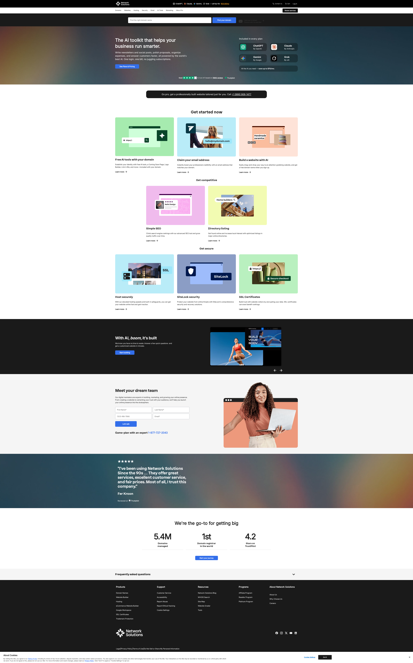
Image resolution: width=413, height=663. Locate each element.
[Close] (409, 657)
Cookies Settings (309, 657)
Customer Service (164, 593)
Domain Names (122, 593)
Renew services (290, 10)
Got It (325, 657)
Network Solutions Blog (207, 593)
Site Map (201, 601)
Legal (118, 649)
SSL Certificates (122, 614)
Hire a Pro (179, 10)
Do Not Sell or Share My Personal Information (161, 649)
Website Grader (204, 606)
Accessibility (162, 597)
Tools (200, 610)
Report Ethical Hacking (166, 606)
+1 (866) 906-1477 (241, 94)
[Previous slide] (275, 370)
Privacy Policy (126, 649)
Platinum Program (246, 601)
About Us (273, 595)
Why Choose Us (276, 599)
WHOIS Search (204, 597)
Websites (127, 10)
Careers (273, 603)
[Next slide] (281, 370)
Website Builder (122, 597)
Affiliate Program (245, 593)
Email (152, 10)
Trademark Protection (124, 619)
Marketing (169, 10)
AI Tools (160, 10)
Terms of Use (138, 649)
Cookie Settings (163, 610)
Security (145, 10)
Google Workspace (123, 610)
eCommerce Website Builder (127, 606)
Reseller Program (245, 597)
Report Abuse (162, 601)
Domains (118, 10)
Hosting (136, 10)
